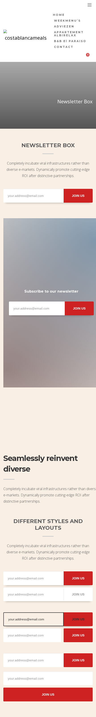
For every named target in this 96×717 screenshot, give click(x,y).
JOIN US (78, 196)
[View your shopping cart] (89, 57)
